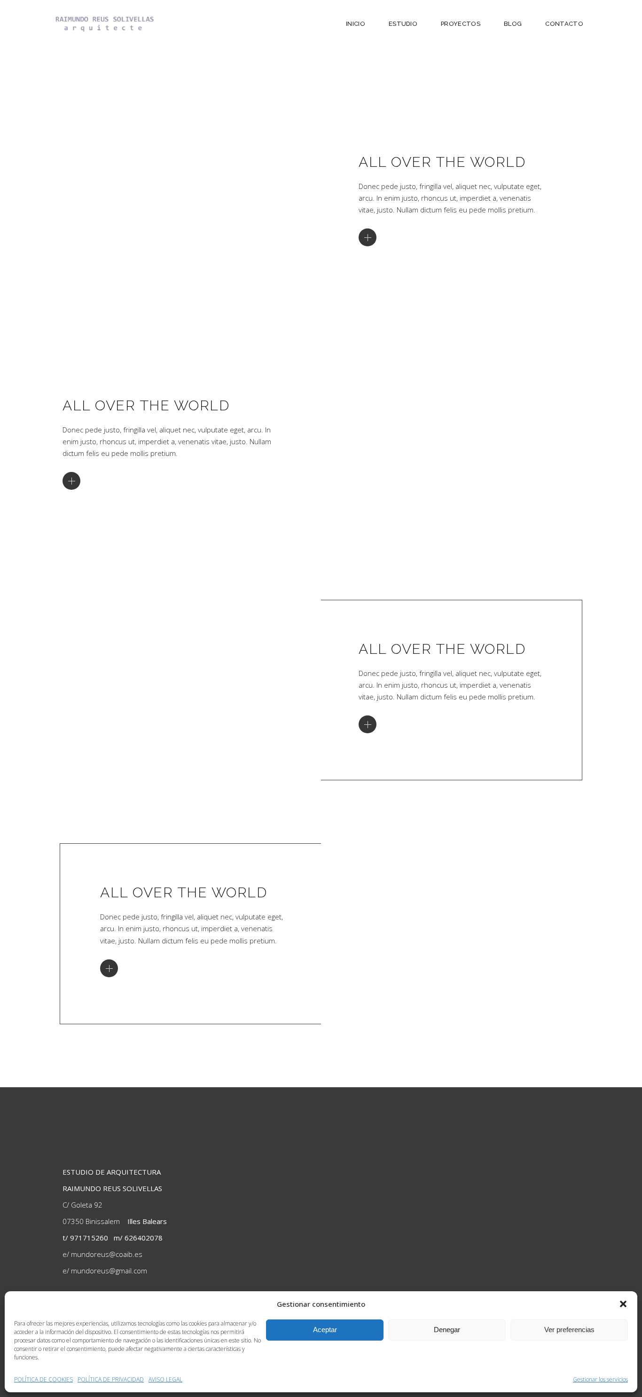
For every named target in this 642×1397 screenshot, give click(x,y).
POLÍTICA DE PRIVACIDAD (111, 1379)
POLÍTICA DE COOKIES (43, 1379)
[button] (623, 1304)
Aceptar (325, 1330)
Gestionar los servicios (600, 1379)
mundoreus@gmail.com (109, 1270)
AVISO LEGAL (165, 1379)
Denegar (447, 1330)
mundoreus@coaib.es (106, 1254)
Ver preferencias (569, 1330)
